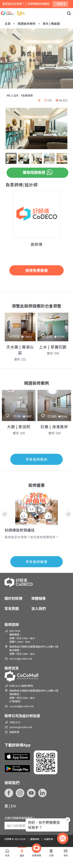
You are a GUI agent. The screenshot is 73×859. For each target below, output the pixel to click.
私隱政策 (48, 839)
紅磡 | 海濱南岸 (54, 426)
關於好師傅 (13, 598)
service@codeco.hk (20, 658)
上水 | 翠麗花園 (53, 347)
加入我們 (38, 608)
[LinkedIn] (42, 793)
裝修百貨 (11, 667)
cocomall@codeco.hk (21, 706)
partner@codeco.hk (20, 727)
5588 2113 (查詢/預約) (21, 685)
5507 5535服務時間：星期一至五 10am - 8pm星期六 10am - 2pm (22, 636)
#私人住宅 (13, 95)
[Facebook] (8, 793)
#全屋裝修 (27, 95)
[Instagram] (20, 793)
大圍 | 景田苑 (18, 426)
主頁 (8, 23)
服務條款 (34, 839)
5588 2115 (14, 722)
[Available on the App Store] (17, 756)
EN (13, 806)
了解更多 (60, 3)
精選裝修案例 (27, 23)
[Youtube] (31, 793)
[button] (11, 129)
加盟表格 (14, 732)
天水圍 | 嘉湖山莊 (20, 350)
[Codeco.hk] (13, 13)
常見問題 (11, 608)
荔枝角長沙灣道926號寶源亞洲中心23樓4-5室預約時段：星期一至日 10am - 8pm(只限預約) (33, 696)
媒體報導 (38, 598)
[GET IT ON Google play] (17, 768)
